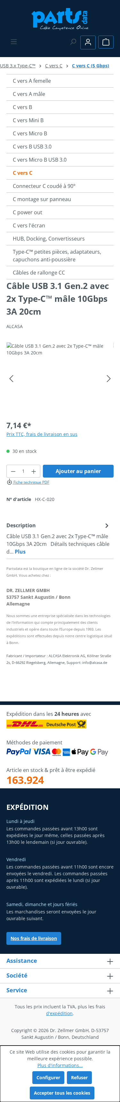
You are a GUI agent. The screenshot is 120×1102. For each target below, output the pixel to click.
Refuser (79, 1077)
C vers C (22, 172)
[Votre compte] (88, 42)
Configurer (48, 1077)
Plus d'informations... (60, 1065)
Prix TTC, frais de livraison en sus (41, 434)
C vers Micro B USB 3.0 (40, 159)
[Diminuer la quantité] (13, 471)
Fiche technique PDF (30, 482)
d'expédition (59, 1013)
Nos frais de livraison (34, 938)
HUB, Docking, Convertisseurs (49, 238)
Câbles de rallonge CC (39, 272)
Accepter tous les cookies (62, 1093)
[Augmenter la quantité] (34, 471)
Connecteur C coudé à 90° (44, 186)
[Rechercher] (73, 42)
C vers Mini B (28, 120)
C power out (27, 212)
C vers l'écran (29, 225)
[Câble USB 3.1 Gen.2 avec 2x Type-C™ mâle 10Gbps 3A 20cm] (60, 379)
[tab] (58, 538)
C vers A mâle (29, 93)
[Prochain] (109, 378)
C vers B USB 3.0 (32, 146)
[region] (60, 379)
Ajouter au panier (78, 471)
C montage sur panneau (42, 199)
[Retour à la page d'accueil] (60, 18)
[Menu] (13, 42)
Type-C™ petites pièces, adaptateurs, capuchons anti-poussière (57, 255)
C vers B (22, 107)
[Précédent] (11, 378)
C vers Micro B (30, 133)
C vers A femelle (32, 80)
